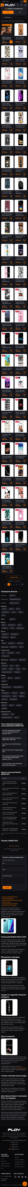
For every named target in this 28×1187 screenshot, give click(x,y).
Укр (22, 1)
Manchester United (7, 717)
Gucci (14, 612)
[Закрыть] (25, 8)
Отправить (7, 887)
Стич (21, 647)
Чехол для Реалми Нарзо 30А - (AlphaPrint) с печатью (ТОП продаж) (6, 413)
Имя (4, 863)
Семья (15, 696)
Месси (11, 705)
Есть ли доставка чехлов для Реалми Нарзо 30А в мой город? (12, 764)
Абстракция (13, 699)
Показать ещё (14, 577)
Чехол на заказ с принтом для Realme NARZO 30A (7, 38)
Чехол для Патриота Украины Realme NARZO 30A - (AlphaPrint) (7, 369)
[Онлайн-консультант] (25, 1184)
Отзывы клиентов (5, 1166)
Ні (19, 12)
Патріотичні (5, 656)
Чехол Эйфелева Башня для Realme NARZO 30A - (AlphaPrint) (6, 391)
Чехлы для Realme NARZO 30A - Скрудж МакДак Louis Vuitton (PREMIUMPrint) (20, 236)
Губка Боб (5, 637)
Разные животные (7, 672)
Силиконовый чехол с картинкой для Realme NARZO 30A (21, 258)
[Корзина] (25, 5)
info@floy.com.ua (15, 1149)
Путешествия (4, 684)
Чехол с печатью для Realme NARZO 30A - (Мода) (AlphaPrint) (20, 501)
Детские (3, 631)
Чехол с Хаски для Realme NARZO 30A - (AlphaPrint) (20, 391)
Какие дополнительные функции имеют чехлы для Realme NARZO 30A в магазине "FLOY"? (13, 757)
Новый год (22, 659)
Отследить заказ (19, 1164)
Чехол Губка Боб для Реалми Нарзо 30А (20, 82)
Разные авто (11, 625)
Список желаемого (19, 1159)
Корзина (17, 1157)
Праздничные (4, 659)
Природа (3, 675)
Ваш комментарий (7, 875)
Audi (12, 628)
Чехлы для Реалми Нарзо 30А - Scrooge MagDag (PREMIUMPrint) (7, 236)
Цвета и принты (6, 901)
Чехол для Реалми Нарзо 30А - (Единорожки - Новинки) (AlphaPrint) (6, 435)
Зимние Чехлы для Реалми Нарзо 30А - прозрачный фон (7, 324)
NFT (3, 615)
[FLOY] (10, 5)
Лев (24, 668)
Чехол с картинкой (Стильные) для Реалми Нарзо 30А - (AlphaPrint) (21, 369)
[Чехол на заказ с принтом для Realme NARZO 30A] (11, 41)
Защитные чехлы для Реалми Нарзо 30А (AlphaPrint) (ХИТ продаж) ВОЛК (7, 523)
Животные (3, 663)
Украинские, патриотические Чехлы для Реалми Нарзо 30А (20, 214)
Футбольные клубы (6, 711)
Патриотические (5, 650)
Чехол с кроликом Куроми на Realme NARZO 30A (20, 60)
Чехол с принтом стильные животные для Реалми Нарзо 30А (21, 38)
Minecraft (20, 643)
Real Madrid (5, 714)
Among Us (11, 643)
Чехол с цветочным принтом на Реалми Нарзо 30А (7, 82)
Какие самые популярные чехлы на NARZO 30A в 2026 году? (11, 738)
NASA (21, 612)
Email (4, 869)
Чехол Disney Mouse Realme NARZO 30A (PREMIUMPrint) (7, 214)
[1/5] (4, 860)
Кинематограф (4, 647)
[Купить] (24, 41)
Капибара (17, 672)
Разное (3, 690)
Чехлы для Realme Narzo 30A (9, 896)
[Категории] (2, 5)
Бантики (4, 699)
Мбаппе (4, 705)
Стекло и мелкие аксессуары (9, 903)
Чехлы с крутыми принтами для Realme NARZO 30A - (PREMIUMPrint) (20, 148)
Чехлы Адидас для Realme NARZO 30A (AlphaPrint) (7, 567)
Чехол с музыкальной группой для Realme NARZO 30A (7, 280)
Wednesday (13, 647)
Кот (11, 665)
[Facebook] (18, 1177)
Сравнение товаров (20, 1162)
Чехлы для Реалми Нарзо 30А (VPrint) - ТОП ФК (7, 457)
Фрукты (10, 678)
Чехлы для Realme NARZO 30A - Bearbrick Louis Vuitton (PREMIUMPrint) (20, 170)
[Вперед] (22, 584)
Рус (25, 1)
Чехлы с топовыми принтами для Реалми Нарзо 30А (20, 104)
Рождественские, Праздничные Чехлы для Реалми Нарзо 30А (21, 302)
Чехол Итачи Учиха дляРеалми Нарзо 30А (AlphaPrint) (20, 479)
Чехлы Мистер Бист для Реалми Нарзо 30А (7, 170)
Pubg (4, 643)
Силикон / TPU (14, 603)
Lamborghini (20, 628)
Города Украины (18, 687)
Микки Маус (14, 634)
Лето (3, 678)
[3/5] (9, 860)
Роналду (19, 705)
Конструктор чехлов (20, 1166)
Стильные (14, 693)
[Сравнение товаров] (25, 28)
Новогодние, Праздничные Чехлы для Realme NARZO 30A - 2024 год (7, 302)
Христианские (6, 696)
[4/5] (11, 860)
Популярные (5, 693)
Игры (2, 640)
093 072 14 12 (15, 1147)
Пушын (13, 637)
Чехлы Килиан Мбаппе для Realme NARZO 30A (7, 104)
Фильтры (8, 17)
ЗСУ (3, 652)
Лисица (4, 668)
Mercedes (5, 628)
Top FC (16, 717)
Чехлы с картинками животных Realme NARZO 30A (20, 192)
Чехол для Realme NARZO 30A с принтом (6, 258)
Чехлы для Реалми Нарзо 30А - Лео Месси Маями (20, 324)
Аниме (2, 619)
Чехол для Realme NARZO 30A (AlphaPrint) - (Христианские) (6, 545)
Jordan (4, 608)
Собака (11, 668)
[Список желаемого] (21, 5)
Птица (18, 668)
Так (8, 12)
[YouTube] (25, 1177)
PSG (12, 714)
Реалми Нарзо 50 (21, 1068)
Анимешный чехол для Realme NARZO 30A (20, 280)
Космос (17, 678)
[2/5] (6, 860)
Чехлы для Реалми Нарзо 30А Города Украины (7, 192)
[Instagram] (15, 1177)
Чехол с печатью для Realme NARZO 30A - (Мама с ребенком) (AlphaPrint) (20, 435)
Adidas (11, 608)
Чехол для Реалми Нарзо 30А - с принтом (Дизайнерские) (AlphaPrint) (20, 545)
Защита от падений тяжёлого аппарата (12, 900)
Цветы (4, 681)
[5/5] (13, 860)
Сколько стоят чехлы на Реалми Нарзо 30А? (12, 750)
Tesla (19, 625)
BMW (4, 625)
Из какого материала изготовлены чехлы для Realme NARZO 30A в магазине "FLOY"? (11, 732)
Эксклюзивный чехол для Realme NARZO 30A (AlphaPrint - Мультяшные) (6, 501)
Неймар (4, 708)
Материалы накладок (7, 898)
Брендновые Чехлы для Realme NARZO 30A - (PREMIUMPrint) (7, 148)
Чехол (12, 595)
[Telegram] (22, 1177)
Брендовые (4, 606)
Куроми (12, 619)
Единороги (5, 634)
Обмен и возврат (5, 1163)
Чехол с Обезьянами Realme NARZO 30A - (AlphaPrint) (7, 346)
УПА (18, 652)
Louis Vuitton (6, 612)
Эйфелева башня (6, 687)
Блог (2, 1168)
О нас (2, 1158)
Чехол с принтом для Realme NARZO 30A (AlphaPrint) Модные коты (7, 479)
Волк (17, 665)
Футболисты (4, 702)
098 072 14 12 (15, 1144)
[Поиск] (17, 5)
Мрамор (21, 696)
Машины (3, 622)
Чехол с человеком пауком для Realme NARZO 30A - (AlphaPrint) (20, 413)
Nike (18, 608)
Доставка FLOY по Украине (9, 905)
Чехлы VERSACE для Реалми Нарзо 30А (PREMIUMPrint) (7, 126)
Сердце (22, 693)
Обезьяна (5, 665)
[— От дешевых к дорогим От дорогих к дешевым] (20, 17)
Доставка (3, 1161)
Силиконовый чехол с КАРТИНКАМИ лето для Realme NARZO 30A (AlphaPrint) (21, 457)
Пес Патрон (10, 652)
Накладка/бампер (15, 599)
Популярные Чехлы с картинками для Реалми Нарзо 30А (20, 126)
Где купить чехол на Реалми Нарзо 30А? (11, 744)
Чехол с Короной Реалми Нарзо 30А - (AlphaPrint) (21, 346)
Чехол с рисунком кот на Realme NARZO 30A (6, 60)
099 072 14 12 (6, 1)
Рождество (13, 659)
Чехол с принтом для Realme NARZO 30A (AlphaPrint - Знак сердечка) (20, 523)
